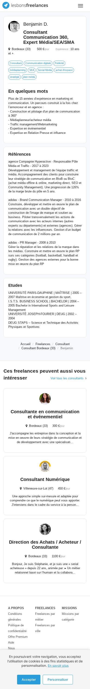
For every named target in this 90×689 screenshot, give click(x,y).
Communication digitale (38, 63)
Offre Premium (18, 636)
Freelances (43, 344)
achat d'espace (64, 70)
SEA (31, 70)
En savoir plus (58, 665)
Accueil (25, 344)
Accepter (29, 679)
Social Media (45, 70)
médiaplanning (18, 70)
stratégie (14, 77)
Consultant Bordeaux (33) (38, 348)
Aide (11, 642)
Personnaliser (58, 679)
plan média (29, 77)
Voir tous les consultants (67, 378)
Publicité (59, 63)
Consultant (16, 63)
